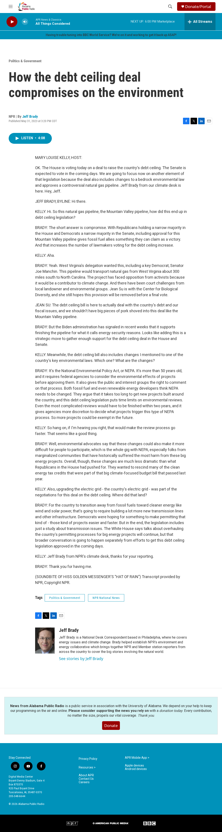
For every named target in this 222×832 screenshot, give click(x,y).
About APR (86, 775)
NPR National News (106, 598)
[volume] (25, 22)
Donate (111, 725)
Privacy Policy (88, 758)
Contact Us (86, 778)
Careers (84, 782)
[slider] (32, 21)
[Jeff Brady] (45, 641)
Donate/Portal (198, 6)
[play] (11, 21)
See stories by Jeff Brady (81, 658)
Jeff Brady (30, 116)
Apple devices (134, 765)
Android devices (136, 769)
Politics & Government (25, 61)
